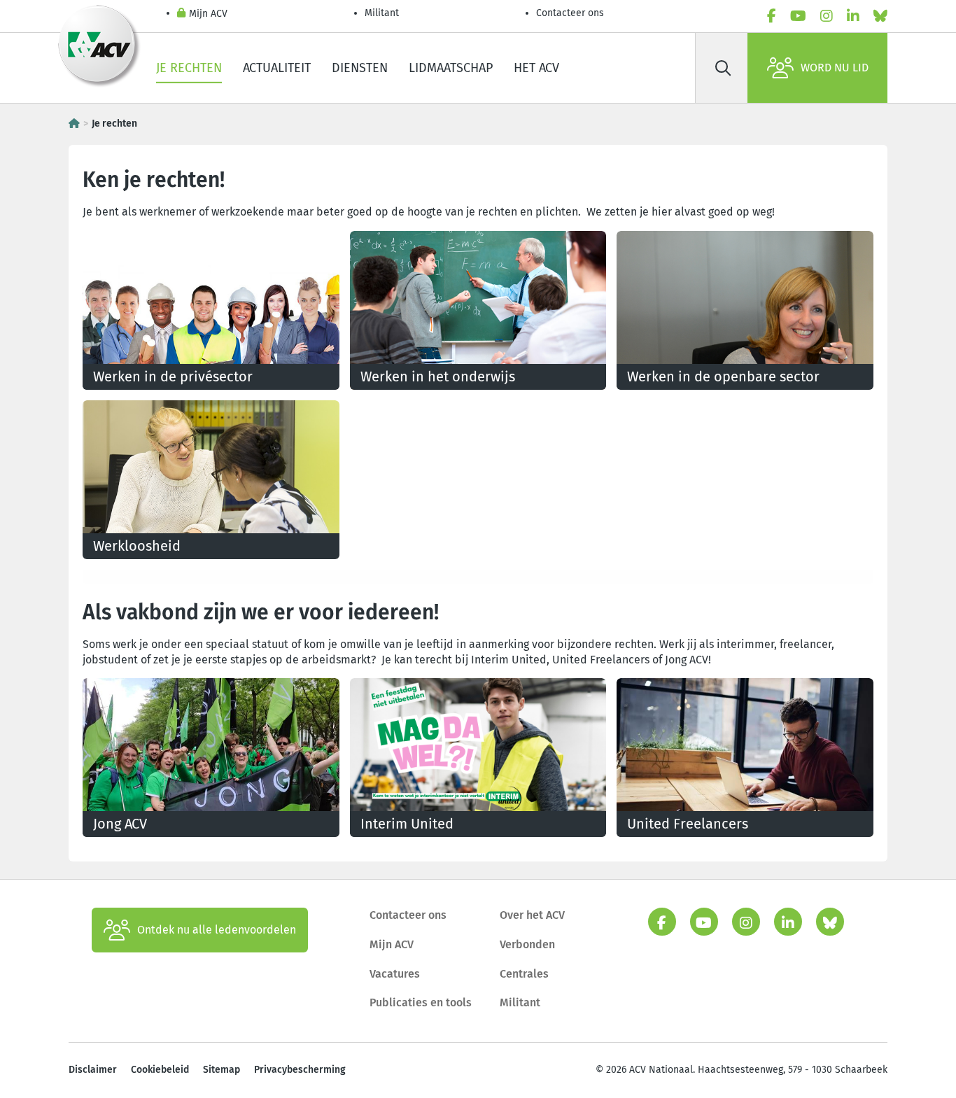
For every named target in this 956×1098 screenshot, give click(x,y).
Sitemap (221, 1070)
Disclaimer (93, 1070)
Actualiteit (277, 68)
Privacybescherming (300, 1070)
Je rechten (189, 68)
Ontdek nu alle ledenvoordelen (216, 929)
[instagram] (826, 16)
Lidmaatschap (451, 68)
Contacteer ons (570, 13)
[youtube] (798, 16)
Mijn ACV (208, 14)
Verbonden (527, 944)
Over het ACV (532, 915)
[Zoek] (723, 68)
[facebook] (771, 16)
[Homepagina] (74, 123)
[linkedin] (853, 16)
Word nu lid (835, 67)
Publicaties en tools (421, 1002)
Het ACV (536, 68)
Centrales (524, 973)
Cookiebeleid (160, 1070)
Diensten (360, 68)
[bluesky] (880, 16)
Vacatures (395, 973)
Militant (382, 13)
